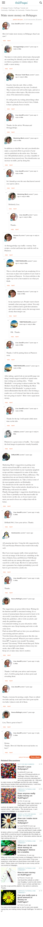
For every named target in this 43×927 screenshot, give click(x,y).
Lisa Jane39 (15, 23)
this (19, 49)
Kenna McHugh (16, 599)
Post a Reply (35, 757)
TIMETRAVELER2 (21, 261)
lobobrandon (15, 533)
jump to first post (24, 757)
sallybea (16, 431)
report (8, 40)
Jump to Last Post (18, 19)
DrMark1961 (15, 455)
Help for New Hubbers (26, 764)
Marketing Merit (18, 138)
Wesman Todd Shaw (22, 75)
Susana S (16, 235)
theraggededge (18, 47)
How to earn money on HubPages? (26, 873)
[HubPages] (21, 3)
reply (4, 40)
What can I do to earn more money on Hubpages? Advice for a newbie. (27, 848)
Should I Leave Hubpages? (24, 768)
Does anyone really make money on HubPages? (26, 795)
